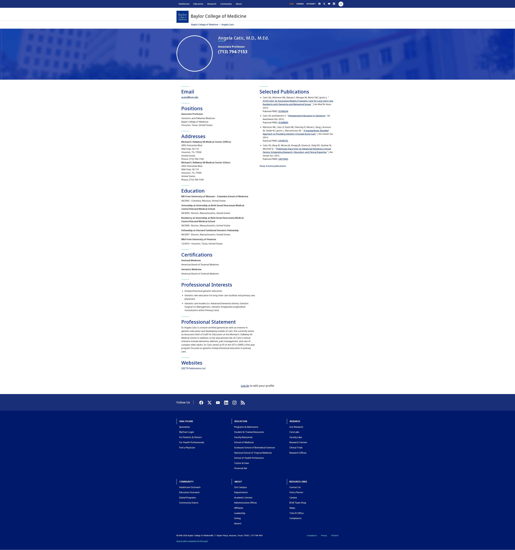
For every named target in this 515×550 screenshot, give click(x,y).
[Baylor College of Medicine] (182, 17)
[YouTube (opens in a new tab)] (329, 4)
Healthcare (184, 3)
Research (211, 3)
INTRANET (311, 4)
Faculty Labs (295, 437)
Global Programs (187, 497)
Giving (237, 518)
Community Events (188, 502)
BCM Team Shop (297, 502)
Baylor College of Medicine (204, 24)
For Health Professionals (191, 442)
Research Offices (297, 452)
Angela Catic (227, 24)
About (239, 3)
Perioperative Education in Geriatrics (306, 115)
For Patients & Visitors (190, 437)
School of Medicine (244, 442)
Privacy (324, 535)
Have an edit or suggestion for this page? (192, 541)
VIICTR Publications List (193, 368)
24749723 (283, 140)
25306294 (283, 111)
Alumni (237, 523)
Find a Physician (187, 447)
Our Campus (240, 487)
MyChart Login (186, 432)
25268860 (283, 122)
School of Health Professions (249, 457)
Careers (293, 497)
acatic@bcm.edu (189, 97)
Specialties (184, 426)
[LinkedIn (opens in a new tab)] (334, 4)
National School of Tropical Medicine (253, 452)
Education (198, 3)
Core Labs (294, 432)
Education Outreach (189, 492)
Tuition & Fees (241, 463)
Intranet (335, 535)
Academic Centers (243, 497)
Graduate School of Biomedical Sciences (254, 447)
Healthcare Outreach (190, 487)
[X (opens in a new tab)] (324, 4)
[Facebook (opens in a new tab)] (319, 4)
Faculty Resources (243, 437)
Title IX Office (296, 513)
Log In (245, 385)
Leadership (239, 513)
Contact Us (295, 487)
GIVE (291, 4)
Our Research (296, 426)
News (292, 507)
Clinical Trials (296, 447)
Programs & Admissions (246, 426)
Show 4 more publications (273, 166)
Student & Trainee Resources (249, 432)
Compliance (295, 518)
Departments (241, 492)
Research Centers (298, 442)
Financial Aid (240, 468)
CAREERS (300, 4)
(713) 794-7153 (232, 51)
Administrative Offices (245, 502)
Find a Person (296, 492)
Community (226, 3)
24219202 (283, 159)
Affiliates (238, 507)
